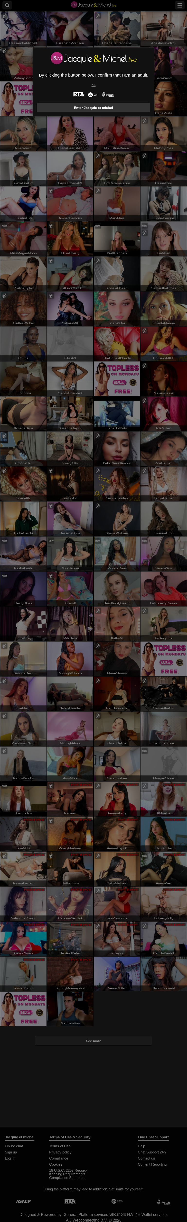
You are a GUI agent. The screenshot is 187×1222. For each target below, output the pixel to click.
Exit (94, 85)
